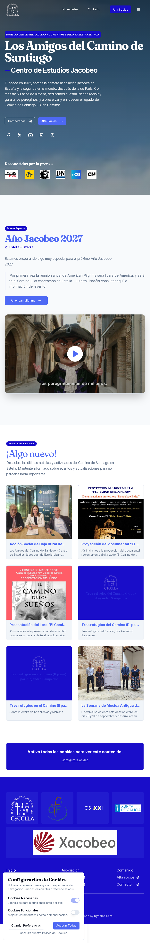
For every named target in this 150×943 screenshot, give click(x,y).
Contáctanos (17, 121)
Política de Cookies (54, 933)
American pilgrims (23, 300)
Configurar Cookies (75, 760)
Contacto (94, 9)
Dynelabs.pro (103, 916)
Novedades (70, 9)
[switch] (75, 900)
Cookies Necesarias (23, 898)
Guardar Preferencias (26, 925)
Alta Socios (120, 9)
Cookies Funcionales (23, 910)
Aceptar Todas (66, 925)
